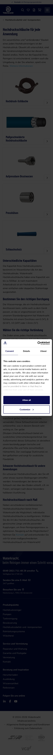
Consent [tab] (9, 351)
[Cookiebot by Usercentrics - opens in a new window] (38, 343)
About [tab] (43, 351)
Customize (25, 409)
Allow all (26, 400)
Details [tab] (26, 351)
